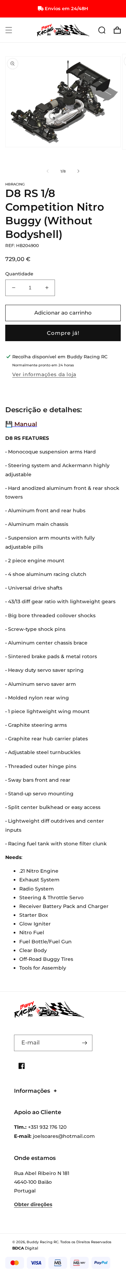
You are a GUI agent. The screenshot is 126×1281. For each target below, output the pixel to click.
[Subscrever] (84, 1043)
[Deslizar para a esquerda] (47, 171)
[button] (8, 30)
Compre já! (63, 333)
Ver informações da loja (44, 374)
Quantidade (19, 273)
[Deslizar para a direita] (78, 171)
